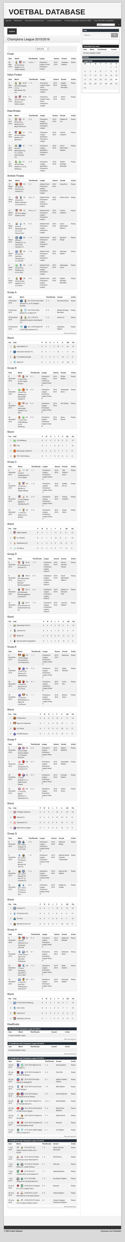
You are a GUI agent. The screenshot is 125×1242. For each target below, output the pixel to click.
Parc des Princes (62, 301)
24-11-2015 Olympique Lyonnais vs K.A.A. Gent (23, 970)
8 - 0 (47, 310)
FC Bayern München (24, 812)
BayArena (65, 655)
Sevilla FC (20, 636)
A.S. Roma (20, 728)
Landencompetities (54, 20)
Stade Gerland (64, 966)
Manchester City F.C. (24, 625)
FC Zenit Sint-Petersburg (25, 1002)
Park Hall (56, 1164)
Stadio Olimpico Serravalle (58, 1148)
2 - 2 (30, 119)
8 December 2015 (12, 378)
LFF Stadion (60, 1130)
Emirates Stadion (64, 776)
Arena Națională (61, 1094)
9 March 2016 (11, 239)
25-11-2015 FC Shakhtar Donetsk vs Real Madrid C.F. (31, 319)
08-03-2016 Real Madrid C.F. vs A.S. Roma (20, 281)
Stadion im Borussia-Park (64, 591)
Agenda (8, 20)
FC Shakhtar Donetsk (24, 357)
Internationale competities (104, 20)
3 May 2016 (10, 99)
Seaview (59, 1122)
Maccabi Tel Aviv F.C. (24, 924)
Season (56, 58)
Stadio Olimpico (65, 669)
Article (73, 58)
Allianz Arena (63, 98)
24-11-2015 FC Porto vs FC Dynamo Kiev (22, 891)
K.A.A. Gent (20, 1008)
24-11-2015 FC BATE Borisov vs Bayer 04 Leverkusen (23, 699)
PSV (18, 446)
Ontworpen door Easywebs (111, 1231)
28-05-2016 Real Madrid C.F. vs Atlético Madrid (20, 65)
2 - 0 (30, 132)
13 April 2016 (10, 121)
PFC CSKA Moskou (23, 456)
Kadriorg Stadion (58, 1171)
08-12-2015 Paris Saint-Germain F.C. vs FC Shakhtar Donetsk (32, 303)
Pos (10, 342)
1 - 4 (46, 1065)
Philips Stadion (63, 377)
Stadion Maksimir (64, 749)
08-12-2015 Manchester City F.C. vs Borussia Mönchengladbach (24, 580)
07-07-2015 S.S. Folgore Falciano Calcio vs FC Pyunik (26, 1149)
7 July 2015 (10, 1148)
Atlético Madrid (22, 532)
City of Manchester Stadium (64, 148)
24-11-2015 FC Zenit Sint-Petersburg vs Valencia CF (23, 984)
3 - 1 (30, 184)
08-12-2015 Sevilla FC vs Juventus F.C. (24, 564)
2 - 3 (46, 1094)
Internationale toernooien (34, 20)
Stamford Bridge (63, 238)
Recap (73, 62)
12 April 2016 (10, 148)
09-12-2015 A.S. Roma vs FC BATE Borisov (23, 671)
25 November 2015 (12, 405)
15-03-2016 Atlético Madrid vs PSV (20, 212)
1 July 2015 (10, 1179)
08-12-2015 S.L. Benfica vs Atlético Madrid (23, 487)
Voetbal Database (47, 12)
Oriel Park (59, 1072)
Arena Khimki (63, 418)
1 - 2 (30, 237)
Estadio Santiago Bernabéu (64, 85)
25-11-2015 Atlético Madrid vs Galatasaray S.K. (23, 500)
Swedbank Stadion (60, 328)
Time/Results (33, 58)
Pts (73, 342)
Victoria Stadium (58, 1193)
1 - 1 (32, 470)
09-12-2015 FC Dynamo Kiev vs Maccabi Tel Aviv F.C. (22, 862)
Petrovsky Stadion (63, 252)
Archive (12, 31)
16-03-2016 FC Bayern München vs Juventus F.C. (21, 200)
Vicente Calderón (63, 133)
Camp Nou (63, 184)
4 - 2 (34, 576)
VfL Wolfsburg (21, 440)
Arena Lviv (60, 317)
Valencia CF (21, 1013)
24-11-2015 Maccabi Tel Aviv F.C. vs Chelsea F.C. (22, 877)
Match (17, 58)
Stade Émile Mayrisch (60, 1109)
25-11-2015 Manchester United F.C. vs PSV (23, 408)
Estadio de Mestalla (65, 939)
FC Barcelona (21, 718)
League (42, 58)
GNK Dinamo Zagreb (24, 828)
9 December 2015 (12, 657)
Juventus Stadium (64, 604)
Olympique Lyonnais (23, 1018)
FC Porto (20, 918)
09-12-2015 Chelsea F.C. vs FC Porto (22, 847)
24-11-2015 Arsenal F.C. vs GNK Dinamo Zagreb (23, 779)
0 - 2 (32, 417)
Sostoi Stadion (61, 1101)
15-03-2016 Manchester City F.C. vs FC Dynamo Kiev (20, 228)
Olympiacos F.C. (22, 822)
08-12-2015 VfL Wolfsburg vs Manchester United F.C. (23, 394)
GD (68, 342)
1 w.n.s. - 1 (31, 62)
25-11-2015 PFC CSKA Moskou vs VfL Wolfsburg (23, 422)
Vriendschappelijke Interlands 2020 (77, 20)
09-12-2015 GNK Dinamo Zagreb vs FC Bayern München (23, 752)
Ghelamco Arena (65, 953)
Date (10, 58)
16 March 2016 (11, 186)
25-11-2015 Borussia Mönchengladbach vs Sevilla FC (24, 593)
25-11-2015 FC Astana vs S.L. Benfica (23, 513)
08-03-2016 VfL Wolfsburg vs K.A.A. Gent (20, 268)
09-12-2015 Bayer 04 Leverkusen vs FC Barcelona (23, 658)
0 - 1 (46, 1079)
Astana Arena (64, 511)
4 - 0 (32, 789)
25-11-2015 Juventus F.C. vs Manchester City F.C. (24, 606)
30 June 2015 (11, 1187)
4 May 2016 (10, 85)
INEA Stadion (60, 1086)
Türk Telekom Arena (65, 472)
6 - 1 (32, 682)
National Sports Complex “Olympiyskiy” (64, 857)
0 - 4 (30, 871)
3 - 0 (30, 162)
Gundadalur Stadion (60, 1178)
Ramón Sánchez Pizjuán (64, 564)
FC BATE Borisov (22, 734)
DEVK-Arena (57, 1157)
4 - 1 (43, 1164)
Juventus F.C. (21, 630)
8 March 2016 (11, 267)
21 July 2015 (11, 1123)
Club (14, 342)
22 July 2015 (11, 1066)
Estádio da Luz (64, 484)
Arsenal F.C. (21, 817)
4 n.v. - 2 (31, 197)
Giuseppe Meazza (65, 63)
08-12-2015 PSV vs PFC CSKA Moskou (23, 380)
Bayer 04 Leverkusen (24, 723)
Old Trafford (64, 403)
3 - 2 (32, 389)
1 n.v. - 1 (47, 1101)
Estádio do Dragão (62, 886)
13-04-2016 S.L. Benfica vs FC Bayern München (20, 122)
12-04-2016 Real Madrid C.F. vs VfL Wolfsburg (20, 165)
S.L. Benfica (21, 538)
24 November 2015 (12, 684)
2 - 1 (30, 97)
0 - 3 (32, 762)
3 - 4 (47, 317)
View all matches (70, 333)
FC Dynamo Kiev (22, 913)
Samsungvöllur (61, 1065)
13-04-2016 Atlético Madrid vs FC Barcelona (20, 136)
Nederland (18, 20)
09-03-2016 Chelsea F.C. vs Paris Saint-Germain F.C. (20, 242)
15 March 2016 (11, 212)
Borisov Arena (64, 696)
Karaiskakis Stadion (65, 763)
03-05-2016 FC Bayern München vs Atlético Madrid (21, 100)
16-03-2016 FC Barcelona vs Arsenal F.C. (20, 187)
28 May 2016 (10, 64)
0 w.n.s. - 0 (32, 210)
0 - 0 (30, 224)
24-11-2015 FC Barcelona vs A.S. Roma (23, 685)
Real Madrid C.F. (22, 346)
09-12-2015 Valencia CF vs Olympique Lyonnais (23, 942)
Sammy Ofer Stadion (63, 872)
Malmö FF (20, 362)
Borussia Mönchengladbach (26, 641)
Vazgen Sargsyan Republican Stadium (60, 1201)
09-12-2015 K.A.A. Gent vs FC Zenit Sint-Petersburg (23, 956)
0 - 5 (47, 327)
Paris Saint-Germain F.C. (25, 352)
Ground (64, 58)
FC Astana (20, 548)
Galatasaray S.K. (22, 543)
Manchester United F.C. (24, 451)
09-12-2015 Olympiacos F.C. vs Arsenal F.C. (23, 765)
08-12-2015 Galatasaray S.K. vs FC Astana (23, 473)
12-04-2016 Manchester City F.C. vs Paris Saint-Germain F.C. (20, 151)
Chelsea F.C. (21, 908)
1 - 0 (30, 83)
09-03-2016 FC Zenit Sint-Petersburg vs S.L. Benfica (20, 256)
